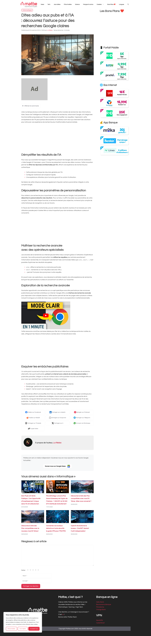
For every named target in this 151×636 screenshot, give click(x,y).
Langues (121, 4)
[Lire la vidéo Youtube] (45, 315)
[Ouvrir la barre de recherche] (128, 4)
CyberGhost (100, 623)
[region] (22, 622)
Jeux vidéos (57, 4)
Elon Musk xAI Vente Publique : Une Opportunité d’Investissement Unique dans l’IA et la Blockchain (30, 500)
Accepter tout (34, 628)
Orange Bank (101, 609)
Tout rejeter (22, 628)
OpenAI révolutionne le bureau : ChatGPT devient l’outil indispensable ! (80, 528)
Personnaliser (11, 628)
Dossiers (99, 4)
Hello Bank (100, 602)
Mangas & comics (88, 4)
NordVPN (99, 620)
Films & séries (68, 4)
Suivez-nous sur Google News (55, 466)
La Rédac (57, 443)
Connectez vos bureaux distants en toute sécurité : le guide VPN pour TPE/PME (56, 528)
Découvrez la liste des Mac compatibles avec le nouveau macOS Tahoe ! (30, 528)
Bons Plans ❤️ (111, 4)
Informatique (27, 10)
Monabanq (100, 607)
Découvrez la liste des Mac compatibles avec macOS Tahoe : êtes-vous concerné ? (81, 498)
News (42, 4)
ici (63, 614)
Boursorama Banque (103, 604)
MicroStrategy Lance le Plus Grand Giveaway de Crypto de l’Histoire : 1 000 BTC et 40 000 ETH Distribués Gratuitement (56, 500)
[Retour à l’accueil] (28, 4)
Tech (49, 4)
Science (77, 4)
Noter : (23, 570)
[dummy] (34, 100)
